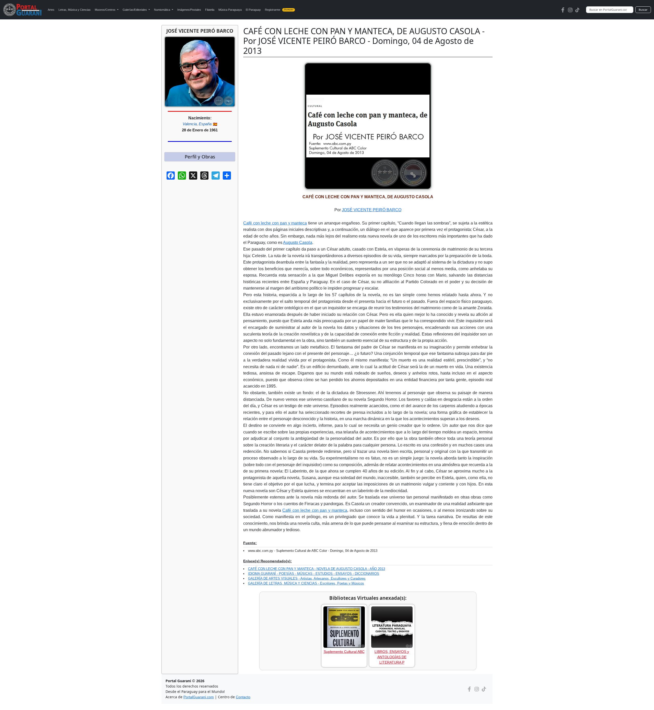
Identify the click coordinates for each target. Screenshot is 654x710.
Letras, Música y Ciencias (75, 9)
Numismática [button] (162, 9)
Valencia (190, 124)
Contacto (243, 697)
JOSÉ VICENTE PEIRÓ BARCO (371, 210)
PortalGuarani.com (198, 697)
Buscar (643, 9)
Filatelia (209, 9)
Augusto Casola (297, 242)
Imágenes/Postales (189, 9)
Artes (51, 9)
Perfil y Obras (200, 156)
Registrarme (279, 9)
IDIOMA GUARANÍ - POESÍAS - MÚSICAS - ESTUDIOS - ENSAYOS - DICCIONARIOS (313, 574)
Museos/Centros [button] (105, 9)
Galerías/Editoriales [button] (135, 9)
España (205, 124)
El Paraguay (253, 9)
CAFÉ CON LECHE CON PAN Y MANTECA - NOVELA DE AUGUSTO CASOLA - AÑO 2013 (316, 569)
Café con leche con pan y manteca (275, 223)
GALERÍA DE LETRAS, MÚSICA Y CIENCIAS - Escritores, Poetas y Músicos (306, 583)
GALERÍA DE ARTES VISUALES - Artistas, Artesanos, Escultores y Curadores (307, 578)
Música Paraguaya (230, 9)
